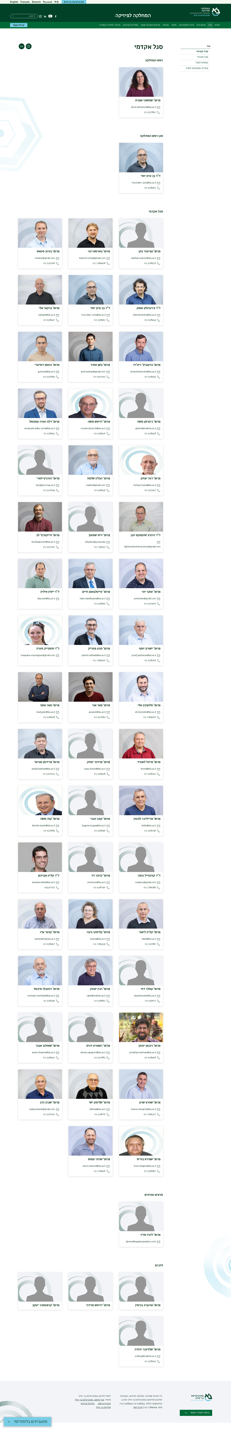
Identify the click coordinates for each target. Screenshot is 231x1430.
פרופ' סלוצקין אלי (149, 705)
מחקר (173, 25)
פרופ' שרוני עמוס (99, 1159)
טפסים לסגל (202, 62)
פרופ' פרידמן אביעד (46, 762)
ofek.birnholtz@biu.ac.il (144, 315)
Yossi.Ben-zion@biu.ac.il (144, 183)
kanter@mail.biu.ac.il (45, 939)
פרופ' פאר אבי (101, 705)
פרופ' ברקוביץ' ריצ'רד (146, 364)
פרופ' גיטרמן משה (148, 421)
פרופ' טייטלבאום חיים (96, 591)
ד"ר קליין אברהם (48, 875)
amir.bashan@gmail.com (93, 372)
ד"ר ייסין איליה (49, 591)
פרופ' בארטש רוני (99, 251)
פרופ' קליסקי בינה (98, 932)
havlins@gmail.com (95, 485)
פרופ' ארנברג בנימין (147, 1305)
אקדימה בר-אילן (103, 1407)
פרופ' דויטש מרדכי (98, 1305)
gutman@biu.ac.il (46, 372)
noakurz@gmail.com (145, 882)
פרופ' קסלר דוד (150, 988)
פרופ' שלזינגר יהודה (147, 1349)
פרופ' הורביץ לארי (48, 478)
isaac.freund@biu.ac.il (94, 769)
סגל (210, 25)
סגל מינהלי (202, 57)
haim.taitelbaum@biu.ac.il (92, 599)
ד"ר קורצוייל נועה (149, 875)
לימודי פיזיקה (104, 1396)
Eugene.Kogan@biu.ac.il (93, 826)
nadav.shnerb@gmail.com (42, 1109)
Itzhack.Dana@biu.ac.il (144, 485)
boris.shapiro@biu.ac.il (145, 1166)
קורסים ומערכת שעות (150, 25)
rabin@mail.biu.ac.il (96, 996)
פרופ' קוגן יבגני (100, 818)
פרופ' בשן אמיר (100, 364)
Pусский (47, 1)
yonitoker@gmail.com (145, 599)
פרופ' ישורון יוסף (149, 648)
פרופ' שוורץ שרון (149, 1102)
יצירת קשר (19, 25)
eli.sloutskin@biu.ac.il (145, 712)
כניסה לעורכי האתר (199, 1412)
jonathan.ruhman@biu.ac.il (142, 1052)
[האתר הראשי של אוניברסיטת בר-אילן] (201, 1401)
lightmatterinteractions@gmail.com (142, 547)
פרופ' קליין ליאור (149, 932)
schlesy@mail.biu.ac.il (145, 1356)
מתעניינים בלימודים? (30, 1422)
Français (25, 1)
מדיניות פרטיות (87, 1404)
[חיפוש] (13, 16)
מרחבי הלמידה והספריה (109, 25)
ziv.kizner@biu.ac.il (96, 882)
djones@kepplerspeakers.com (141, 1242)
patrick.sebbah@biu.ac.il (93, 655)
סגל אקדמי (202, 51)
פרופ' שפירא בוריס (148, 1159)
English (14, 1)
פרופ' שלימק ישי (99, 1102)
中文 (56, 1)
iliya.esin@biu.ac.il (46, 599)
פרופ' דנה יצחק (150, 478)
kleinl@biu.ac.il (149, 939)
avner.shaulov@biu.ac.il (43, 1052)
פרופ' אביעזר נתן (149, 251)
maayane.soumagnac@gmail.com (38, 655)
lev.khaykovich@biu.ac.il (43, 542)
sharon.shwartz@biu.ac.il (143, 1109)
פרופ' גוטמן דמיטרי (47, 364)
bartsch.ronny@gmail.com (92, 258)
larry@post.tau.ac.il (45, 485)
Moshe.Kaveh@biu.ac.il (43, 826)
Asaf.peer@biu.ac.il (45, 712)
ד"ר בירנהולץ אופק (148, 308)
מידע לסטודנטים (186, 25)
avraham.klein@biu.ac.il (43, 882)
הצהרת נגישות (104, 1404)
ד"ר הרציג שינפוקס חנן (145, 535)
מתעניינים (201, 25)
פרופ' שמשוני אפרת (147, 100)
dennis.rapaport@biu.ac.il (92, 1052)
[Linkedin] (45, 16)
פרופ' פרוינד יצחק (98, 762)
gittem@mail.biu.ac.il (145, 428)
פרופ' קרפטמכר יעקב (45, 1305)
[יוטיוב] (50, 16)
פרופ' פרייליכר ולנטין (147, 818)
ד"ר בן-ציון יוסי (150, 175)
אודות (217, 25)
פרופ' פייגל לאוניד (148, 762)
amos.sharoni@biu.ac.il (94, 1166)
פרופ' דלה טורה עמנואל (44, 421)
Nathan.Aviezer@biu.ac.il (143, 258)
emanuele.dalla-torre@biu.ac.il (39, 428)
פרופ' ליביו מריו (150, 1234)
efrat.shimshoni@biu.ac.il (143, 107)
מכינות (166, 25)
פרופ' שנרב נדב (49, 1102)
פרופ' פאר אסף (49, 705)
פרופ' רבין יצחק (100, 988)
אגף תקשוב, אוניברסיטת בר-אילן (89, 1400)
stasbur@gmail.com (45, 258)
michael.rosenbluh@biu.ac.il (41, 996)
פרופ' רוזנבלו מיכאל (46, 988)
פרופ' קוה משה (49, 818)
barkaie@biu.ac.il (46, 315)
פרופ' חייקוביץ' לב (47, 535)
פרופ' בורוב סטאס (48, 251)
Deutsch (36, 1)
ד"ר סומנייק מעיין (47, 648)
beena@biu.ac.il (97, 939)
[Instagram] (40, 16)
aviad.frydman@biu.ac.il (43, 769)
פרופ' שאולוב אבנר (47, 1045)
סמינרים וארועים (130, 25)
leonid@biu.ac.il (148, 769)
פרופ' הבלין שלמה (98, 478)
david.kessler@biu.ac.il (145, 996)
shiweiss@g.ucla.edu (95, 542)
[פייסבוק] (55, 16)
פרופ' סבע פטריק (99, 648)
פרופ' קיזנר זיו (101, 875)
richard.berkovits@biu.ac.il (143, 372)
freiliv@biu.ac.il (149, 826)
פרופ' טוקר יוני (151, 591)
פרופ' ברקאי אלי (49, 308)
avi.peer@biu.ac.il (97, 712)
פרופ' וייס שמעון (99, 535)
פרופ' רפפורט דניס (98, 1045)
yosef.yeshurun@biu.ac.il (144, 655)
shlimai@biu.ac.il (97, 1109)
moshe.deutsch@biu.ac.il (93, 428)
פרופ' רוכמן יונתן (149, 1045)
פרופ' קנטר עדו (49, 932)
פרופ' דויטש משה (99, 421)
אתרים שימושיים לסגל (197, 68)
